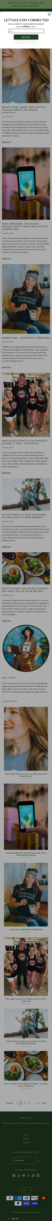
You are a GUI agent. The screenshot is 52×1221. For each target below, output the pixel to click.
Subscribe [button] (26, 37)
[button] (49, 14)
